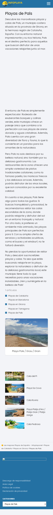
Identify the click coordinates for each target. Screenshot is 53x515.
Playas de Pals (15, 312)
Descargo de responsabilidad (16, 480)
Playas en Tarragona (18, 308)
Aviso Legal (8, 484)
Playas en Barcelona (18, 299)
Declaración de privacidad (15, 491)
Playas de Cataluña (18, 295)
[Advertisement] (26, 79)
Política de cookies (11, 487)
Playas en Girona (16, 304)
